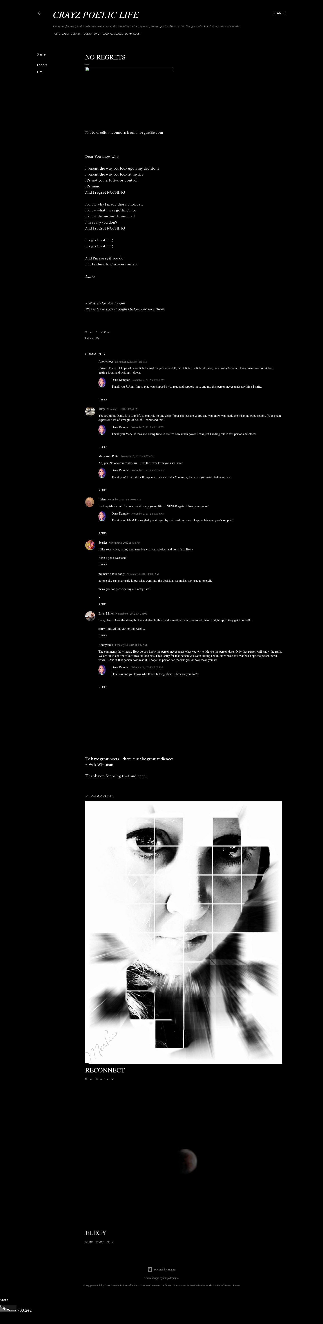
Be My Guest (133, 33)
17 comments (104, 1241)
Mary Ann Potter (109, 456)
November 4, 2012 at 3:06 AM (143, 574)
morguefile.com (149, 132)
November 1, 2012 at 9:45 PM (131, 361)
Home (56, 33)
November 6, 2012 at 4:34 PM (131, 613)
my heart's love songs (111, 574)
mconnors (117, 132)
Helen (102, 499)
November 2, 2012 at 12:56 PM (147, 513)
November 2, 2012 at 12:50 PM (147, 379)
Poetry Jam (116, 303)
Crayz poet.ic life (96, 14)
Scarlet (102, 542)
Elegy (96, 1232)
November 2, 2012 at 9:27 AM (137, 456)
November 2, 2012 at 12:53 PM (147, 427)
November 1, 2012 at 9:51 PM (122, 409)
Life (40, 72)
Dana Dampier (121, 380)
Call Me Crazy (71, 33)
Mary (101, 409)
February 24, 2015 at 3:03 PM (147, 667)
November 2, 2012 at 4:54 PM (124, 542)
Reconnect (105, 1069)
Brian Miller (106, 613)
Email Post (103, 332)
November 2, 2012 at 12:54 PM (147, 470)
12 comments (104, 1079)
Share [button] (41, 54)
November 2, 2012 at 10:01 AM (124, 499)
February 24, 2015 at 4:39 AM (131, 644)
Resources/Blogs (112, 33)
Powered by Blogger (165, 1269)
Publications (90, 33)
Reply (102, 399)
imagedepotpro (171, 1278)
